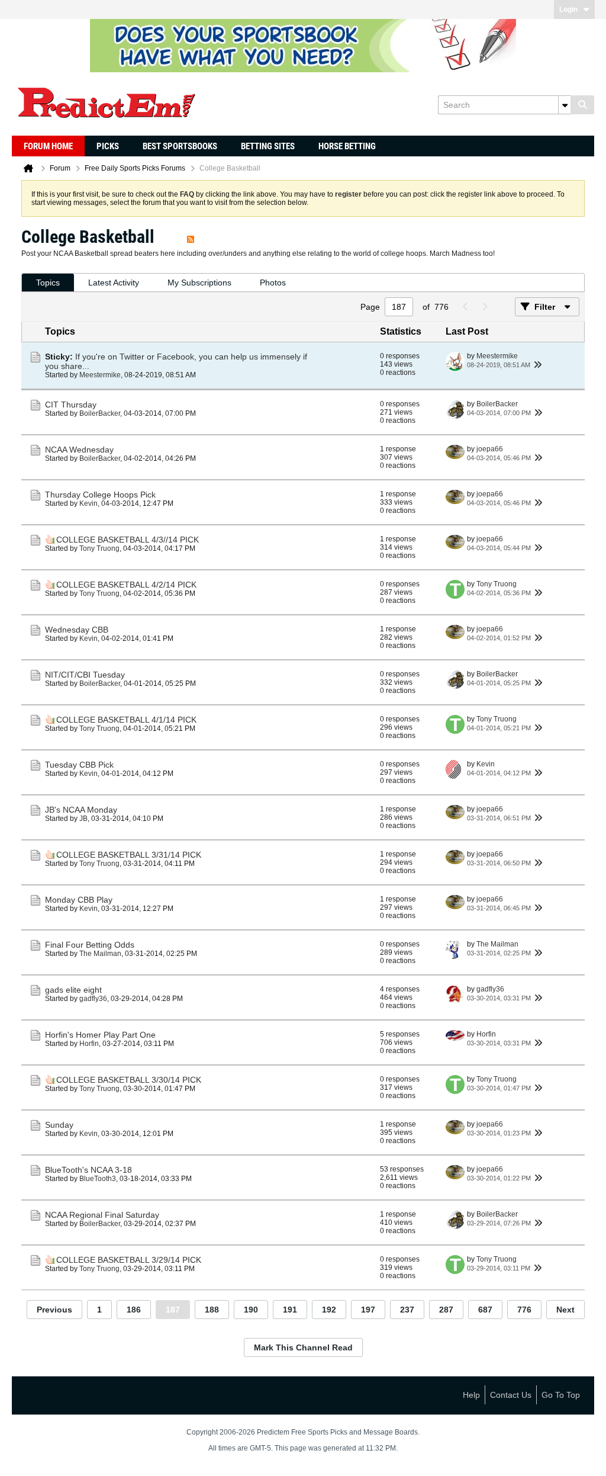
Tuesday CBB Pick (79, 764)
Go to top (560, 1395)
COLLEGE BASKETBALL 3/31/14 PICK (128, 854)
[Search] (582, 104)
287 (446, 1309)
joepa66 (489, 449)
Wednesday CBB (76, 629)
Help (471, 1395)
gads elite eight (73, 989)
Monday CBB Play (78, 899)
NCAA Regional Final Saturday (102, 1215)
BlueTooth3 (97, 1179)
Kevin (88, 503)
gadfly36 (93, 998)
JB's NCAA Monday (81, 809)
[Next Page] (484, 306)
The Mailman (100, 953)
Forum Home (48, 146)
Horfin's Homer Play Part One (100, 1034)
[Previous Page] (465, 306)
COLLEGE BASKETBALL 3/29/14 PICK (128, 1260)
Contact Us (510, 1395)
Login (568, 9)
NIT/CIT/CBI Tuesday (85, 674)
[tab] (48, 283)
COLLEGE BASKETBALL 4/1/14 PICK (126, 719)
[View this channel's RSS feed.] (190, 236)
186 (134, 1309)
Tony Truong (99, 548)
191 (290, 1309)
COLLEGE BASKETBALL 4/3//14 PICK (127, 539)
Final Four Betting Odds (89, 944)
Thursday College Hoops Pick (100, 494)
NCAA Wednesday (79, 449)
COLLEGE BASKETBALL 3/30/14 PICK (128, 1079)
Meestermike (100, 375)
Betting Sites (268, 146)
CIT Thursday (70, 404)
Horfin (89, 1043)
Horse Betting (347, 146)
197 (368, 1309)
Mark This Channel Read (303, 1347)
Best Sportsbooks (180, 146)
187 (173, 1309)
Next (565, 1309)
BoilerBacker (99, 413)
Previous (54, 1309)
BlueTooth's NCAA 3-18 (88, 1170)
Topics (48, 282)
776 (524, 1309)
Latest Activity (113, 282)
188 (212, 1309)
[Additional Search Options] (564, 104)
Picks (107, 146)
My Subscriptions (199, 282)
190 (251, 1309)
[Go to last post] (537, 365)
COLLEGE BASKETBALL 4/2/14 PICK (126, 584)
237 (407, 1309)
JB (83, 818)
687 (485, 1309)
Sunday (59, 1125)
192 (329, 1309)
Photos (273, 282)
